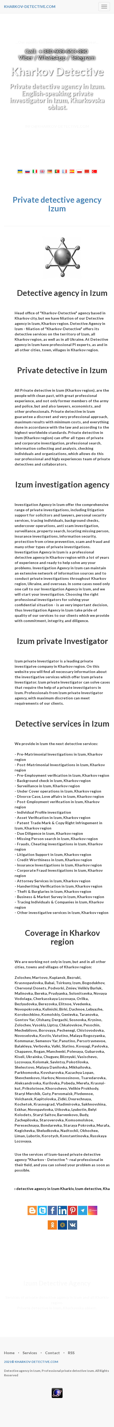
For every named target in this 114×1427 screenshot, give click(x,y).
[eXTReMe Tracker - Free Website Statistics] (57, 1392)
